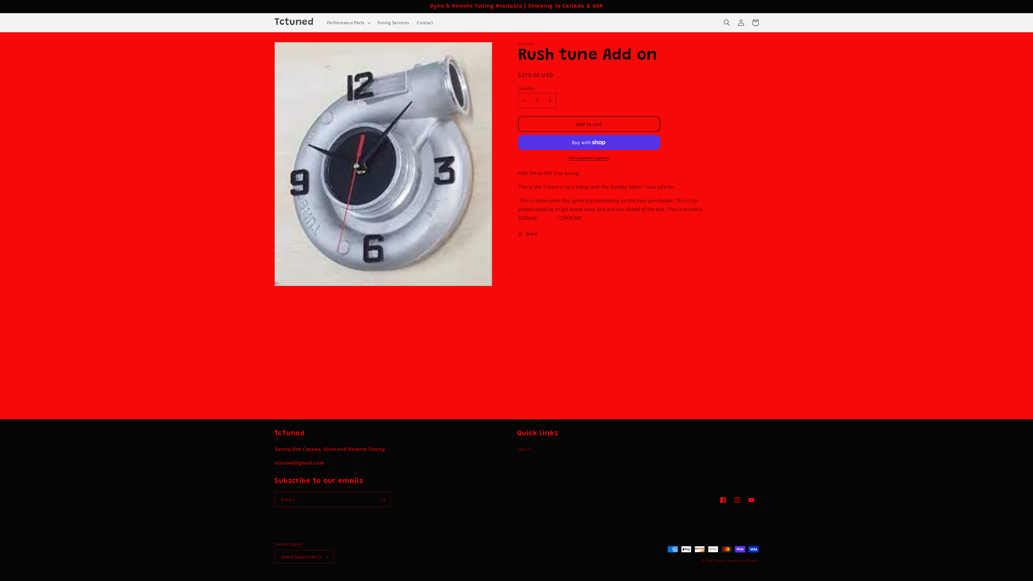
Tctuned (720, 560)
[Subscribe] (383, 499)
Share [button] (531, 234)
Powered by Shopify (743, 560)
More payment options (589, 157)
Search (524, 449)
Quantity (526, 88)
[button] (348, 22)
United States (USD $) (301, 556)
